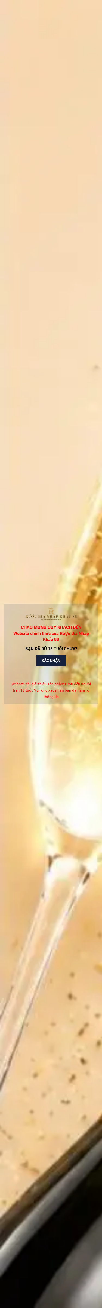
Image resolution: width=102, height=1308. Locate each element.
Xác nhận (51, 660)
